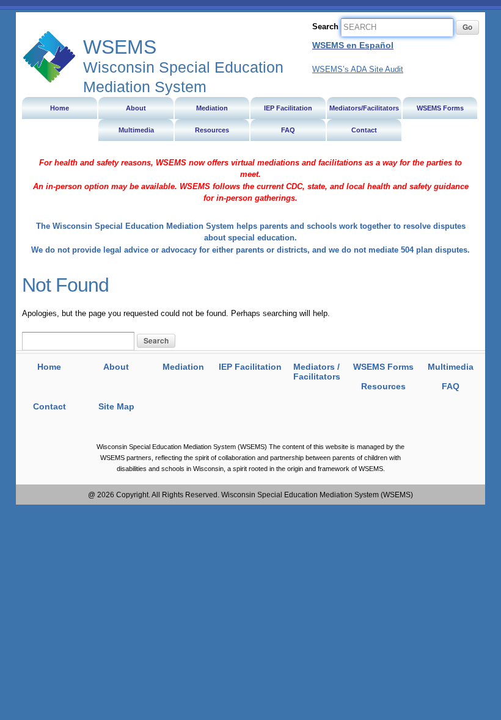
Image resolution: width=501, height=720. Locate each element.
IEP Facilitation (250, 367)
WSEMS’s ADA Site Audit (357, 69)
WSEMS (49, 56)
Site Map (116, 406)
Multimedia (451, 367)
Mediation (183, 367)
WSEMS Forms (383, 367)
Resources (383, 386)
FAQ (450, 386)
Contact (49, 406)
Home (49, 367)
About (116, 367)
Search (325, 26)
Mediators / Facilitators (316, 372)
